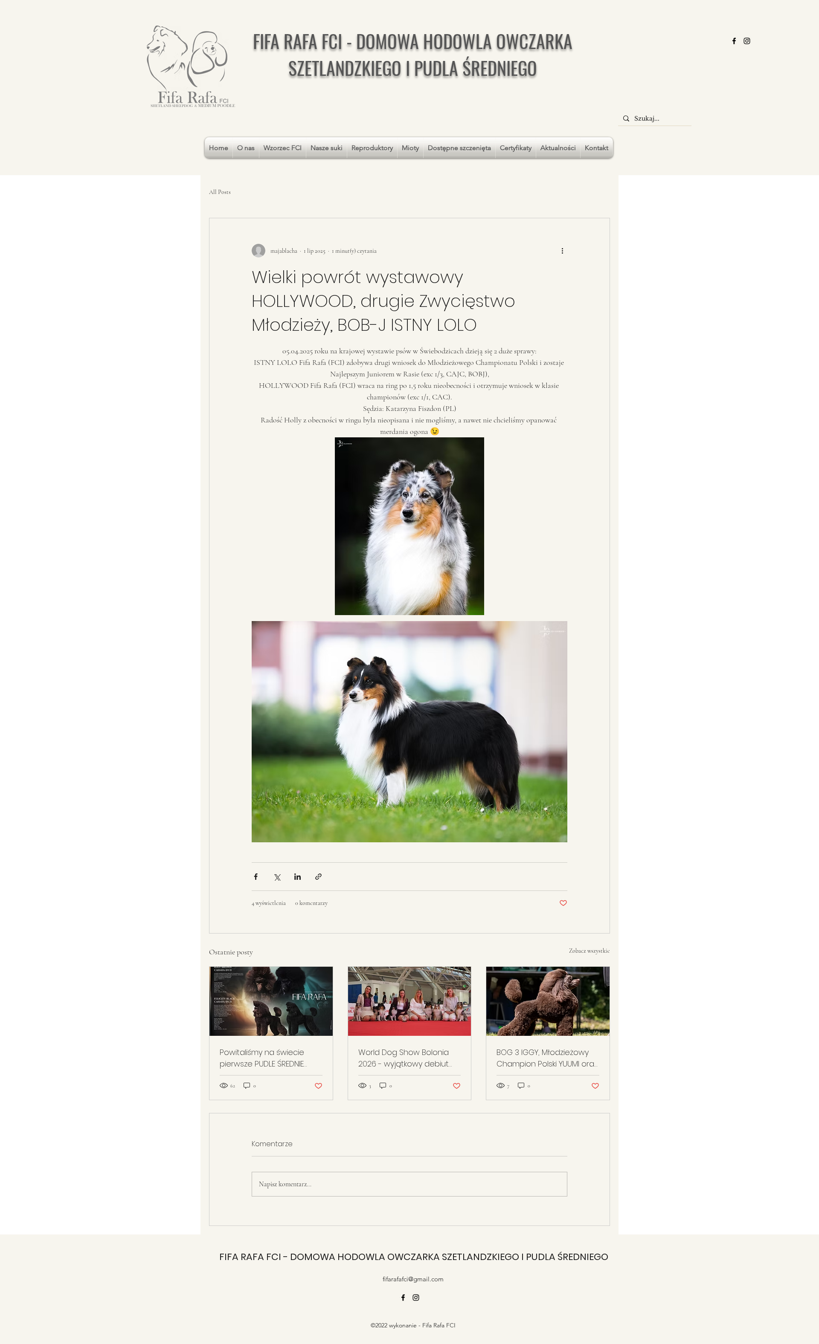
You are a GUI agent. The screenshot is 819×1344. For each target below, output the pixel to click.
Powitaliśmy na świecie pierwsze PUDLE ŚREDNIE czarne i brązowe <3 (262, 1058)
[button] (282, 147)
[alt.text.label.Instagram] (747, 41)
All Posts (220, 192)
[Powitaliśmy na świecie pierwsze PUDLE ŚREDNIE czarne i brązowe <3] (271, 1001)
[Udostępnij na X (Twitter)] (277, 877)
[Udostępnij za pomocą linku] (318, 877)
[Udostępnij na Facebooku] (256, 877)
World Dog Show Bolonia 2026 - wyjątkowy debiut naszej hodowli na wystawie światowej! (403, 1058)
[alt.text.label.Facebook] (734, 41)
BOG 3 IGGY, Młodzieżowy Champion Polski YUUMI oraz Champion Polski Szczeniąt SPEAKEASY (547, 1058)
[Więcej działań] (562, 251)
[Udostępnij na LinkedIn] (297, 877)
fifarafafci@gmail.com (413, 1279)
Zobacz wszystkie (589, 950)
